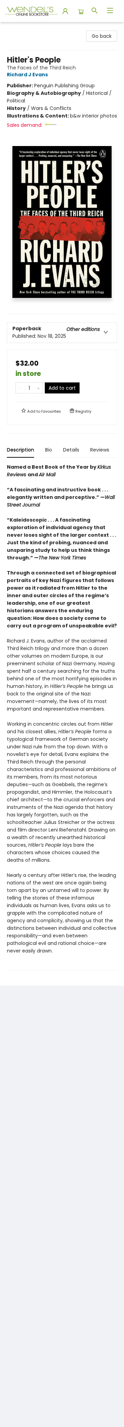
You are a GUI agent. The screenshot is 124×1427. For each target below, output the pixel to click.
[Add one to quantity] (38, 388)
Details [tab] (71, 449)
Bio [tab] (48, 449)
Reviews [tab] (99, 449)
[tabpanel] (62, 717)
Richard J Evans (27, 74)
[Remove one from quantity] (20, 388)
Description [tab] (20, 449)
